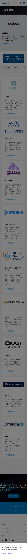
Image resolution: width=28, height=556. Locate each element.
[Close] (25, 545)
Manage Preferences (7, 553)
